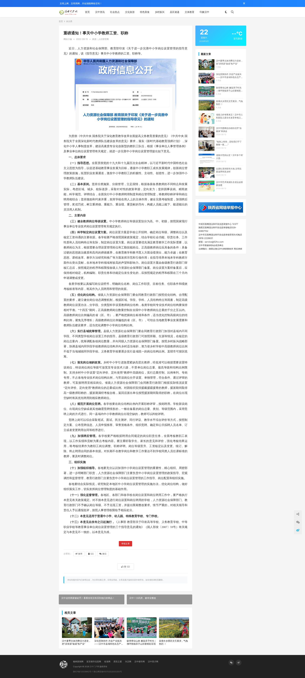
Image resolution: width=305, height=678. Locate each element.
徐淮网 (107, 661)
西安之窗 (118, 661)
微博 (80, 553)
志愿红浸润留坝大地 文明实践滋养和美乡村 (228, 170)
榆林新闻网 (78, 661)
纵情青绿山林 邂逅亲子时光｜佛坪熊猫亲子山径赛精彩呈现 (141, 642)
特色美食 (144, 11)
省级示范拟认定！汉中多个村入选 (229, 156)
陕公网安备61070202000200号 (108, 671)
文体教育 (189, 11)
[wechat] (231, 662)
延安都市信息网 (94, 661)
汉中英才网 (153, 661)
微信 (104, 553)
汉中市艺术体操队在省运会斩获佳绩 (229, 183)
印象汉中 (204, 11)
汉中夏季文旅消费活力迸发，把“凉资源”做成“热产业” (76, 642)
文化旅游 (130, 11)
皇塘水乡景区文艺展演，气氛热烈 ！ (173, 642)
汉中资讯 (100, 11)
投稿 (242, 12)
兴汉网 (128, 661)
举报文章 (125, 543)
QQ (92, 553)
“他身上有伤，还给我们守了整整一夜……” (229, 143)
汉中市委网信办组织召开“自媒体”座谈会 (229, 129)
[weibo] (238, 662)
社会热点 (115, 11)
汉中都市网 (139, 661)
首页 (87, 11)
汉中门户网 (94, 666)
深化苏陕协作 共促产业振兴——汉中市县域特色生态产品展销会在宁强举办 (108, 642)
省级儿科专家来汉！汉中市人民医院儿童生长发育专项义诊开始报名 (229, 116)
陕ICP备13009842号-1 (83, 671)
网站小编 (68, 39)
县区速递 (174, 11)
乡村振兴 (159, 11)
